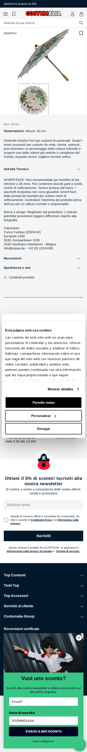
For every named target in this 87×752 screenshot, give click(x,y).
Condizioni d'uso (41, 519)
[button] (5, 14)
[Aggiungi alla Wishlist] (81, 33)
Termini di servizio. (68, 551)
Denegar (43, 429)
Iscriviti (44, 536)
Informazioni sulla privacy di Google (29, 551)
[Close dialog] (79, 637)
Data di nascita (22, 713)
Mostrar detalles (60, 389)
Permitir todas (44, 402)
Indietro (10, 33)
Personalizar (41, 416)
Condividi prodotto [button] (22, 277)
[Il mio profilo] (72, 14)
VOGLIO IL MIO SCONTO (43, 731)
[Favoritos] (14, 14)
